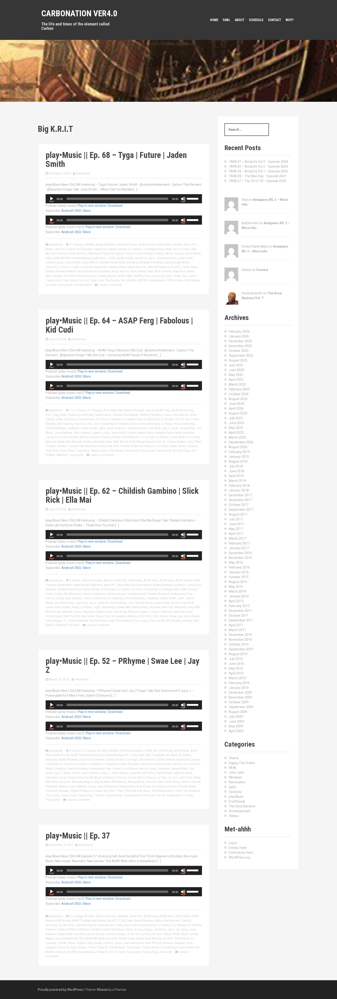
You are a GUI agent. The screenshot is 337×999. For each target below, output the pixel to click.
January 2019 (239, 456)
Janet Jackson (116, 428)
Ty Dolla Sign (181, 450)
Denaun (196, 759)
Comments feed (241, 852)
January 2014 (239, 596)
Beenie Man (164, 244)
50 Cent (102, 750)
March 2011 (237, 630)
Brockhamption (141, 585)
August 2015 (238, 582)
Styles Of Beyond (81, 790)
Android (67, 210)
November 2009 (240, 697)
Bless (49, 249)
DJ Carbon (135, 249)
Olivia (71, 943)
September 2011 (241, 620)
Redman (104, 271)
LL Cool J (64, 267)
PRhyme (133, 611)
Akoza (150, 410)
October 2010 (239, 644)
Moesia (102, 989)
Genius (179, 253)
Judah (75, 773)
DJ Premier (194, 925)
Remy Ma (106, 446)
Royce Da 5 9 (151, 446)
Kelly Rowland (182, 773)
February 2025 (239, 389)
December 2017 (240, 495)
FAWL (226, 20)
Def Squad (108, 589)
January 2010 (239, 688)
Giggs (148, 929)
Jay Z (151, 258)
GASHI (168, 253)
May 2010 (236, 668)
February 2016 (239, 567)
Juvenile (135, 773)
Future (129, 253)
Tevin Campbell (78, 620)
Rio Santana (159, 786)
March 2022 (237, 437)
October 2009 (239, 702)
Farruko (177, 764)
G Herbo (166, 423)
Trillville (99, 795)
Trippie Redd (150, 947)
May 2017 (236, 529)
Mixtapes (235, 777)
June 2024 (236, 404)
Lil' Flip (161, 777)
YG (158, 795)
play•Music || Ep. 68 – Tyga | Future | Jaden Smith (116, 159)
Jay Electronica (137, 428)
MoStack (99, 441)
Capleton (179, 585)
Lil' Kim (146, 934)
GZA (49, 258)
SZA (168, 276)
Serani (182, 446)
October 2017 (239, 505)
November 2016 (240, 558)
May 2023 (236, 428)
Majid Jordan (190, 934)
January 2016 (239, 572)
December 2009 (240, 692)
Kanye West (118, 262)
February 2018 (239, 485)
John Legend (81, 432)
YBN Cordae (175, 280)
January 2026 (239, 336)
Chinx (167, 415)
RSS (78, 210)
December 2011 (240, 611)
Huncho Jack (147, 768)
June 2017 (236, 524)
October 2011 (239, 615)
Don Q (177, 249)
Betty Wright (82, 585)
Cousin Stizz (66, 925)
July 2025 (236, 365)
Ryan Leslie (169, 446)
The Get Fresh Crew (102, 620)
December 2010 (240, 635)
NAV (116, 441)
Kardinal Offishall (138, 262)
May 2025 (236, 375)
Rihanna (168, 943)
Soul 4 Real (67, 450)
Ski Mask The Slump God (80, 276)
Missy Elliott (136, 782)
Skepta (57, 276)
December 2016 (240, 553)
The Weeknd (124, 620)
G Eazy (158, 253)
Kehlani (176, 602)
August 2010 (238, 654)
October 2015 (239, 577)
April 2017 (236, 533)
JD (177, 929)
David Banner (147, 925)
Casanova (100, 249)
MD (81, 938)
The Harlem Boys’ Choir (167, 790)
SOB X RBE (125, 276)
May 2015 (236, 586)
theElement (83, 173)
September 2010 (241, 649)
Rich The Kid (163, 271)
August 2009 (238, 712)
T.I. (65, 620)
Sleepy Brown (107, 276)
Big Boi (177, 244)
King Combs (75, 777)
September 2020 (241, 442)
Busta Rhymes (162, 585)
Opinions (235, 792)
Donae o (51, 929)
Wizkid (187, 620)
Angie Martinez (106, 244)
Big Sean (60, 415)
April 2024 (236, 408)
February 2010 (239, 683)
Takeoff (102, 947)
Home (214, 20)
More (87, 210)
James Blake (179, 768)
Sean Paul (178, 271)
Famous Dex (162, 764)
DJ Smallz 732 (170, 419)
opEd (232, 787)
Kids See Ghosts (78, 437)
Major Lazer (53, 938)
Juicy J (105, 773)
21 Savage (76, 244)
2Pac (106, 410)
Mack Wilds (172, 934)
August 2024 (238, 399)
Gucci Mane (193, 253)
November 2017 (240, 500)
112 (71, 410)
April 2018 (236, 476)
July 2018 (236, 466)
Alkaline (123, 916)
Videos (234, 816)
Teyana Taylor (99, 450)
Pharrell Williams (66, 271)
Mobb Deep (127, 938)
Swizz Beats (191, 616)
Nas (109, 441)
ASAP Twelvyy (80, 755)
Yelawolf (62, 455)
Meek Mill (64, 441)
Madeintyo (101, 267)
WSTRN (142, 280)
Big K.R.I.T (190, 244)
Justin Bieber (136, 432)
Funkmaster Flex (181, 594)
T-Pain (177, 276)
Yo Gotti (51, 285)
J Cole (111, 258)
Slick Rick (52, 450)
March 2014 (237, 591)
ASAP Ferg (163, 410)
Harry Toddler (92, 598)
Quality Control (103, 943)
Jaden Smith (125, 258)
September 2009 (241, 707)
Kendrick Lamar (161, 262)
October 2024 (239, 394)
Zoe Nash (165, 952)
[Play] (51, 198)
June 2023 (236, 423)
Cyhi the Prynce (86, 925)
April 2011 (236, 625)
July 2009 (236, 716)
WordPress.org (239, 857)
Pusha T (63, 446)
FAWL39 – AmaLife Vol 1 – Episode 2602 (258, 171)
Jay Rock (141, 258)
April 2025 (236, 379)
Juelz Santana (90, 773)
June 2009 (236, 721)
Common (70, 419)
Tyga (93, 280)
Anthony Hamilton (131, 750)
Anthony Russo (127, 244)
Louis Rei (86, 267)
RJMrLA (136, 446)
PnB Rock (120, 611)
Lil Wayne (162, 437)
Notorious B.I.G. (155, 441)
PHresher (51, 786)
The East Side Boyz (137, 790)
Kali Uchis (148, 773)
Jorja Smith (185, 258)
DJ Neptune (110, 764)
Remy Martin (127, 786)
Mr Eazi (157, 938)
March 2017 (237, 538)
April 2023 (236, 432)
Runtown (51, 790)
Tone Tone (132, 450)
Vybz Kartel (186, 947)
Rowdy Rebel (187, 786)
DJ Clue (101, 419)
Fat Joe (93, 423)
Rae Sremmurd (88, 271)
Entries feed (237, 848)
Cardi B (186, 920)
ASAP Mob (151, 580)
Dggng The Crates (242, 763)
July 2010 (236, 659)
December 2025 (240, 341)
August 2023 (238, 413)
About (239, 20)
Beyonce (97, 585)
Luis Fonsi (185, 777)
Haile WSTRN (61, 258)
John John (236, 772)
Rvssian (64, 790)
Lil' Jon (172, 777)
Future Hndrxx (144, 253)
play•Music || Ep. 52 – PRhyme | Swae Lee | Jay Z (122, 665)
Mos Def (167, 607)
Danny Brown (86, 419)
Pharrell (195, 782)
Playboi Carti (185, 441)
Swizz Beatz (54, 620)
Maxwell (51, 441)
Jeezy (66, 773)
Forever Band (108, 423)
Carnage (131, 759)
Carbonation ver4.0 (79, 13)
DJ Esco (137, 589)
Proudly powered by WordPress (60, 989)
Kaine (150, 432)
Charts (233, 758)
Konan (95, 437)
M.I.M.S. (157, 934)
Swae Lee (158, 276)
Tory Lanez (189, 276)
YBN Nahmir (192, 280)
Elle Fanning (65, 423)
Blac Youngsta (155, 755)
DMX (168, 249)
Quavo (73, 446)
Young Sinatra (82, 285)
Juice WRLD (90, 262)
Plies (198, 441)
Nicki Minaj (190, 267)
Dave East (182, 759)
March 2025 (237, 384)
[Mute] (183, 198)
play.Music (56, 244)
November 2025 (240, 346)
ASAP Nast (167, 580)
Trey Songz (70, 280)
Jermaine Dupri (167, 258)
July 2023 (236, 418)
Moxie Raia (143, 938)
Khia (58, 607)
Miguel (98, 782)
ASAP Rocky (147, 244)
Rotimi (172, 786)
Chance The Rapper (125, 415)
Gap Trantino (73, 598)
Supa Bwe (82, 450)
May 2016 (236, 562)
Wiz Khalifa (128, 280)
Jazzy (174, 428)
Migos (88, 782)
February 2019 (239, 452)
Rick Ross (87, 616)
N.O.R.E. (176, 267)
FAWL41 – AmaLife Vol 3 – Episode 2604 (258, 161)
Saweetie (120, 616)
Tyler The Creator (109, 280)
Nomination (237, 782)
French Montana (149, 423)
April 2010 (236, 673)
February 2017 (239, 543)
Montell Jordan (82, 441)
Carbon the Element (79, 249)
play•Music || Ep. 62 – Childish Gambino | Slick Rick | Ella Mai (122, 495)
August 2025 (238, 360)
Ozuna (171, 441)
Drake (186, 249)
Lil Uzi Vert (148, 437)
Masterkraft (70, 938)
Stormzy (63, 947)
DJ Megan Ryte (154, 249)
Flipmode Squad (113, 253)
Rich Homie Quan (142, 271)
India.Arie (99, 258)
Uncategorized (239, 811)
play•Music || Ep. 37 (78, 836)
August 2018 (238, 461)
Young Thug (150, 952)
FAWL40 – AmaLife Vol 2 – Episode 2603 (258, 166)
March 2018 (237, 481)
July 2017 (236, 519)
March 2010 (237, 678)
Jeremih (103, 602)
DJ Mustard (151, 419)
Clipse (112, 249)
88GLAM (116, 410)
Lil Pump (86, 607)
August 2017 (238, 514)
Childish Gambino (151, 415)
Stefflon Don (141, 276)
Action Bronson (134, 410)
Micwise (154, 607)
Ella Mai (51, 423)
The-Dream (116, 450)
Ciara (59, 419)
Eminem (133, 764)
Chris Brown (180, 415)
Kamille (104, 262)
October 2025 (239, 351)
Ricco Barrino (120, 271)
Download (115, 205)
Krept (116, 437)
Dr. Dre (185, 419)
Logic (75, 267)
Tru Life (84, 280)
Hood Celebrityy (184, 423)
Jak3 (102, 428)
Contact (274, 20)
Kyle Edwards (130, 437)
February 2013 (239, 606)
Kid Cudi (60, 437)
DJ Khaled (114, 419)
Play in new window (92, 205)
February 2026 (239, 331)
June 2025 (236, 370)
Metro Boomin (136, 267)
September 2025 (241, 355)
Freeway (59, 768)
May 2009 (236, 726)
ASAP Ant (120, 580)
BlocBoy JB (173, 755)
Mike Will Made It (159, 267)
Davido (122, 249)
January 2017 (239, 548)
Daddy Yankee (165, 759)
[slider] (193, 198)
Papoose (89, 611)
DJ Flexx (80, 764)
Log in (233, 843)
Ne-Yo (124, 441)
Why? (289, 20)
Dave (119, 925)
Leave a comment (110, 285)
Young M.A (65, 285)
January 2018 (239, 490)
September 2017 (241, 509)
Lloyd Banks (178, 437)
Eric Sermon (60, 253)
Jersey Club (187, 428)
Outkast (66, 611)
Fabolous (94, 253)
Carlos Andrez (115, 759)
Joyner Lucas (54, 262)
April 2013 (236, 601)
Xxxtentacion (157, 280)
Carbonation (103, 415)
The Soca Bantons (242, 806)
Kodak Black (181, 262)
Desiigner (52, 764)
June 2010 (236, 663)
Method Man (117, 267)
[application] (124, 198)
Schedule (256, 20)
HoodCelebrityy (82, 258)
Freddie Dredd (127, 423)
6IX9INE (89, 244)
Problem (51, 446)
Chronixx (51, 925)
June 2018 (236, 471)
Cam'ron (59, 249)
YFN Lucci (148, 795)
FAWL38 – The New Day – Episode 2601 (258, 176)
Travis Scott (53, 280)
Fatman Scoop (116, 594)
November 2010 (240, 639)
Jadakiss (73, 428)
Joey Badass (63, 432)
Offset (50, 271)
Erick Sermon (77, 253)
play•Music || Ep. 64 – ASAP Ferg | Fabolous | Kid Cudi (119, 325)
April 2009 (236, 731)
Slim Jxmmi (160, 616)
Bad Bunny (97, 755)
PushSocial (237, 801)
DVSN (71, 929)
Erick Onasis (83, 594)
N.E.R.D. (168, 938)
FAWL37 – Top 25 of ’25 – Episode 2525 (257, 181)
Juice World (72, 262)
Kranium (51, 267)
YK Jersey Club (171, 795)
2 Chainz (81, 410)
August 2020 (238, 447)
